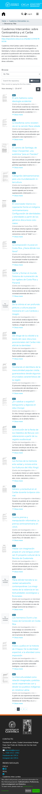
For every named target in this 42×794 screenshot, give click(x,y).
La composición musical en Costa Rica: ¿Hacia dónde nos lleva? (26, 248)
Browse (36, 81)
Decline (28, 791)
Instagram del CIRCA (10, 758)
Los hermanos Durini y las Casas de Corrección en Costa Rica (26, 621)
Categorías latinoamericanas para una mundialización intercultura (25, 179)
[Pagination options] (38, 89)
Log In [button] (29, 14)
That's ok (36, 791)
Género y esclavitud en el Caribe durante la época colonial (26, 492)
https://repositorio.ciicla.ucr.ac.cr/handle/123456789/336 (20, 40)
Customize (5, 791)
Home (4, 21)
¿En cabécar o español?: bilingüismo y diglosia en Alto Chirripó (24, 405)
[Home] (3, 14)
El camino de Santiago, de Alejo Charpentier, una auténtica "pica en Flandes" (25, 151)
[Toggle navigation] (37, 14)
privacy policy (27, 786)
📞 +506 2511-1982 (11, 753)
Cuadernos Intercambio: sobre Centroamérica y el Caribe (19, 21)
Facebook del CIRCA (10, 755)
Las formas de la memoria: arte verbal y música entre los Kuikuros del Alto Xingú (25, 464)
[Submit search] (22, 14)
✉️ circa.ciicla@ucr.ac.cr (11, 750)
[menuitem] (25, 14)
